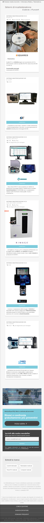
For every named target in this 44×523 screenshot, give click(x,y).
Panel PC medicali (12, 470)
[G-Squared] (22, 54)
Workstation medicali (26, 466)
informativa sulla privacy (15, 448)
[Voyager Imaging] (22, 301)
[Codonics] (22, 178)
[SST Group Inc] (22, 117)
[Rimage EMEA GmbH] (22, 242)
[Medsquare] (22, 361)
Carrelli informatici (12, 466)
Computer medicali (26, 470)
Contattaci (22, 122)
